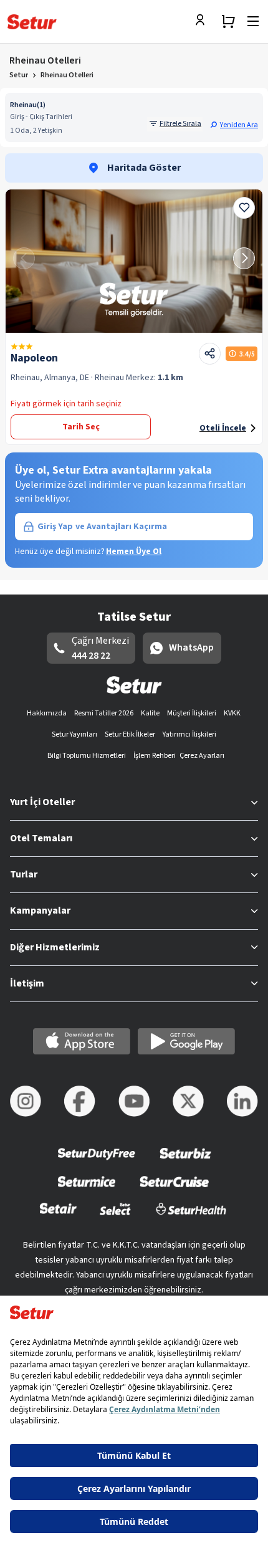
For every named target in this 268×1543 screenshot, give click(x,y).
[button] (234, 124)
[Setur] (32, 21)
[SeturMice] (86, 1189)
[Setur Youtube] (134, 1101)
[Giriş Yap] (203, 21)
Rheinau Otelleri (67, 75)
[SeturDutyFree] (96, 1162)
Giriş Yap (102, 526)
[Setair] (58, 1217)
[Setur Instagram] (25, 1101)
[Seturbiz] (185, 1162)
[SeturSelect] (115, 1217)
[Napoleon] (134, 261)
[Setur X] (188, 1101)
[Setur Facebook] (79, 1101)
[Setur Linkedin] (242, 1101)
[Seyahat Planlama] (228, 21)
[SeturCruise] (174, 1189)
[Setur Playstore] (186, 1041)
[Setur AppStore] (81, 1041)
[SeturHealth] (191, 1217)
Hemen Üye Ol (133, 551)
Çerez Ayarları (201, 755)
